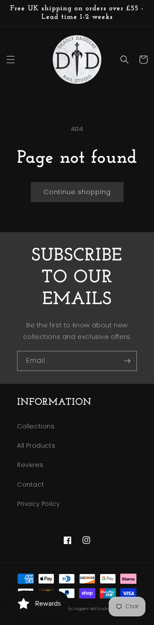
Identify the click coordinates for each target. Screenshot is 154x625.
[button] (10, 59)
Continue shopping (77, 191)
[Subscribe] (127, 361)
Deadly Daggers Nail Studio (84, 608)
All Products (36, 445)
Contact (30, 484)
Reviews (30, 465)
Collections (36, 426)
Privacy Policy (38, 503)
